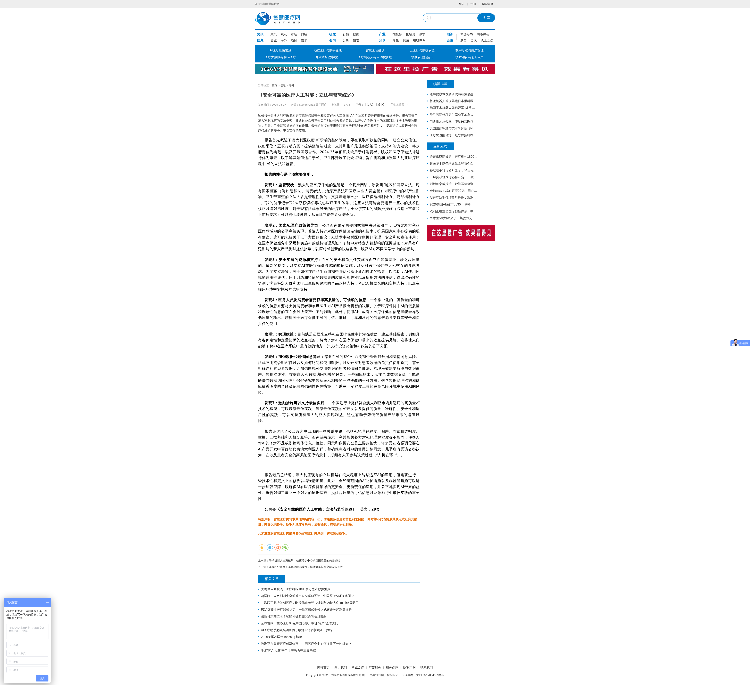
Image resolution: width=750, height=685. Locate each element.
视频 (406, 40)
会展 (450, 40)
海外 (284, 40)
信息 (260, 40)
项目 (294, 40)
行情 (346, 34)
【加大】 (369, 104)
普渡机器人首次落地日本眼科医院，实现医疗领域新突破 (454, 101)
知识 (450, 34)
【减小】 (380, 104)
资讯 (260, 34)
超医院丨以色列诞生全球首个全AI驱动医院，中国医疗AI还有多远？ (307, 596)
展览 (463, 40)
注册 (473, 3)
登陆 (461, 3)
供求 (422, 34)
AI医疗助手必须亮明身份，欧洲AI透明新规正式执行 (296, 630)
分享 (382, 40)
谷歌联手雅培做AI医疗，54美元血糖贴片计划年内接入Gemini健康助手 (310, 602)
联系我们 (426, 667)
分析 (346, 40)
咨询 (332, 40)
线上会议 (487, 40)
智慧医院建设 (375, 50)
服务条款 (392, 667)
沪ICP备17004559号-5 (430, 675)
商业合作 (358, 667)
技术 (304, 40)
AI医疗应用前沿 (280, 50)
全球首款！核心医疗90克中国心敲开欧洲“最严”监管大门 (299, 623)
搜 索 (486, 18)
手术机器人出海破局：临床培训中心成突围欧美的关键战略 (304, 560)
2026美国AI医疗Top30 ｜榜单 (281, 637)
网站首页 (487, 3)
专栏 (396, 40)
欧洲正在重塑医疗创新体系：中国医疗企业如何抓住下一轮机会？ (306, 643)
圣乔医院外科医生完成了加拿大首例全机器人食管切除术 (454, 114)
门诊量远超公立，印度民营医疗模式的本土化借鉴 (454, 121)
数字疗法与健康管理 (469, 50)
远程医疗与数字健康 (328, 50)
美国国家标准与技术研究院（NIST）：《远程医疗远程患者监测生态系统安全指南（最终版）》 (454, 128)
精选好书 (466, 34)
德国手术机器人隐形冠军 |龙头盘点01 (454, 107)
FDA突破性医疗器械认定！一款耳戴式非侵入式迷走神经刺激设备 (306, 609)
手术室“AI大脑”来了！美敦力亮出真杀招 (288, 650)
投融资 (410, 34)
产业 (382, 34)
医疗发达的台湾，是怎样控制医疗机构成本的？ (454, 135)
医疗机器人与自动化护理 (375, 57)
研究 (332, 34)
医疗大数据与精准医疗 (280, 57)
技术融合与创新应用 (469, 57)
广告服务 (375, 667)
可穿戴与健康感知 (327, 57)
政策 (274, 34)
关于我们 (340, 667)
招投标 (397, 34)
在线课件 (419, 40)
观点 (284, 34)
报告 (356, 40)
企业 (274, 40)
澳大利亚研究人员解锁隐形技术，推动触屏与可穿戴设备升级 (306, 566)
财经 (304, 34)
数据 (356, 34)
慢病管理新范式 (422, 57)
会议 (474, 40)
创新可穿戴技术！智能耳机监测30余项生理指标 (294, 616)
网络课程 (483, 34)
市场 (294, 34)
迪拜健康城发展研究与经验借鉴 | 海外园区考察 (454, 94)
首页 (274, 85)
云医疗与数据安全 (422, 50)
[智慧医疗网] (277, 18)
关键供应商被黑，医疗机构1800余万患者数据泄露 (295, 589)
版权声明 (409, 667)
